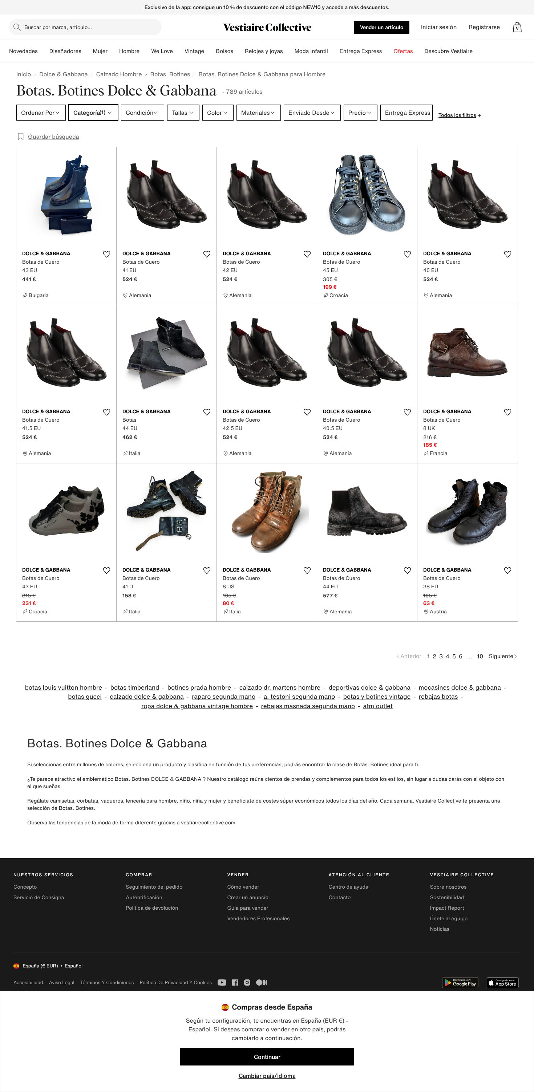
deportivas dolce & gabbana (369, 687)
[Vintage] (210, 51)
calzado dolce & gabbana (146, 696)
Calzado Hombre (119, 74)
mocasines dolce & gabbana (460, 687)
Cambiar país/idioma (267, 1075)
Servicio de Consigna (38, 897)
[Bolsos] (239, 51)
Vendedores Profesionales (258, 918)
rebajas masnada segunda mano (308, 706)
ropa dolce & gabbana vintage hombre (197, 706)
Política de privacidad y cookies (175, 982)
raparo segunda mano (223, 696)
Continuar (267, 1056)
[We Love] (179, 51)
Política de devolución (152, 908)
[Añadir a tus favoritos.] (106, 254)
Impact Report (447, 908)
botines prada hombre (199, 687)
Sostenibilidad (447, 897)
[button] (517, 27)
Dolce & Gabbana (63, 74)
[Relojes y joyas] (289, 51)
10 (480, 656)
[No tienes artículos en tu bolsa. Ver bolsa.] (517, 27)
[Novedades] (43, 51)
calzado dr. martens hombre (280, 687)
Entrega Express (361, 51)
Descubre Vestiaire (449, 51)
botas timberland (134, 687)
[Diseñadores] (87, 51)
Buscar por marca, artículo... (58, 27)
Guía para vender (247, 908)
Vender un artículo (381, 27)
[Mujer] (113, 51)
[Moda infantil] (334, 51)
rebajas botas (438, 696)
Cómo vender (243, 887)
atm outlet (378, 706)
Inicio (23, 74)
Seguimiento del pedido (154, 887)
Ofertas (403, 51)
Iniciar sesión (439, 27)
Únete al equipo (449, 918)
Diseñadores (65, 51)
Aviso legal (61, 982)
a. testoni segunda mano (299, 696)
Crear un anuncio (247, 897)
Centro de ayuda (348, 887)
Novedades (23, 51)
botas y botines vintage (376, 696)
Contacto (340, 897)
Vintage (194, 51)
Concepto (25, 887)
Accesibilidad (28, 982)
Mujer (100, 51)
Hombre (129, 51)
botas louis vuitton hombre (63, 687)
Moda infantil (311, 51)
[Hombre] (145, 51)
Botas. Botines (170, 74)
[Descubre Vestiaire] (478, 51)
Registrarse (484, 27)
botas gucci (85, 696)
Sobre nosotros (448, 887)
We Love (162, 51)
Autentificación (144, 897)
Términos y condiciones (107, 982)
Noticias (439, 929)
